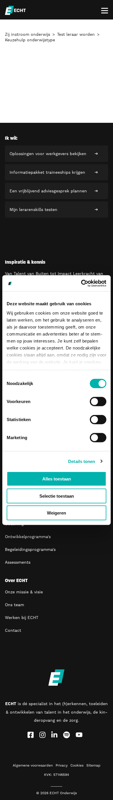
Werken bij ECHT (21, 617)
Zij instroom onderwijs (27, 34)
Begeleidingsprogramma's (30, 549)
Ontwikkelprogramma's (28, 536)
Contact (13, 630)
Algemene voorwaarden (33, 765)
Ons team (14, 604)
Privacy (62, 765)
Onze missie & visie (24, 592)
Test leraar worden (76, 34)
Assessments (17, 562)
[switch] (98, 401)
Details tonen (81, 461)
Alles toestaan (56, 478)
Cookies (76, 765)
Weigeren (56, 512)
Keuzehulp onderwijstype (30, 40)
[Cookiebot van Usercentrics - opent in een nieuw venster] (81, 283)
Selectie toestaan (56, 495)
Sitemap (93, 765)
